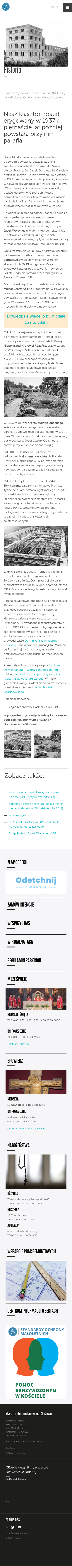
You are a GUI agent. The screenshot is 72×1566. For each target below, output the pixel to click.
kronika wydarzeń (20, 815)
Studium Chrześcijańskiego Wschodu (38, 674)
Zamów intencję (20, 905)
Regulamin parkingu (24, 961)
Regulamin (11, 1448)
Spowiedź (15, 1061)
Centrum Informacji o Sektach (32, 1311)
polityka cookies (14, 1538)
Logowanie (58, 7)
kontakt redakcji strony (17, 1533)
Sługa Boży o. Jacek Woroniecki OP (33, 833)
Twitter (12, 1527)
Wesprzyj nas (18, 923)
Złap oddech (17, 862)
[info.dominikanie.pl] (39, 1546)
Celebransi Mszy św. (18, 1044)
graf (7, 1501)
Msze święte (17, 979)
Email (19, 1527)
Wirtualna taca (20, 942)
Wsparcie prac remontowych (31, 1252)
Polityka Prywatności (15, 1453)
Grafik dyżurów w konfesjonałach (26, 1129)
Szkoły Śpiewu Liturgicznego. (24, 678)
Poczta (52, 7)
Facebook (7, 1527)
